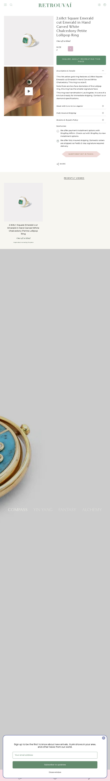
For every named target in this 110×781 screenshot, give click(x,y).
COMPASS (18, 509)
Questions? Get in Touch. (81, 154)
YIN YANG (43, 509)
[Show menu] (5, 5)
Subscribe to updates (55, 765)
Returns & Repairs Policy (67, 120)
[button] (11, 5)
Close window (55, 772)
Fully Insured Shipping (66, 113)
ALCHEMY (92, 509)
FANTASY (67, 509)
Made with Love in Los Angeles (69, 106)
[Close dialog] (103, 738)
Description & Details (65, 71)
